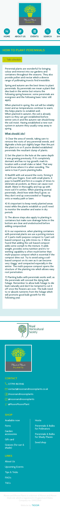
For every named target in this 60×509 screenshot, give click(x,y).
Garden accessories (11, 432)
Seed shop (40, 442)
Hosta (38, 420)
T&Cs (8, 482)
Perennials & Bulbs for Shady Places (45, 435)
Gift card (9, 439)
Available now (12, 420)
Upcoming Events (14, 466)
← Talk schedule (12, 59)
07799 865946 (16, 383)
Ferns (8, 425)
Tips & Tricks (11, 472)
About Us (10, 461)
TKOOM (35, 505)
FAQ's (8, 477)
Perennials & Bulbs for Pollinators (45, 427)
